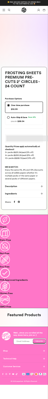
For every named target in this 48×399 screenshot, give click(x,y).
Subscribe (39, 341)
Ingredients (11, 194)
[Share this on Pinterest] (19, 202)
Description (11, 186)
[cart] (44, 10)
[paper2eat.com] (24, 10)
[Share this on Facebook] (14, 202)
